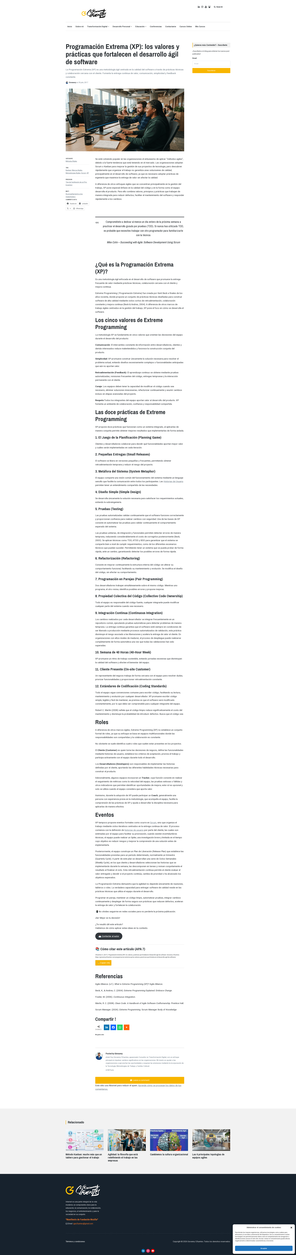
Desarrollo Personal (121, 26)
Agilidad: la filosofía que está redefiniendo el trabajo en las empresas (123, 1157)
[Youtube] (153, 1251)
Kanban (68, 170)
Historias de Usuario (173, 481)
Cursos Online (186, 26)
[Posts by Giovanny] (67, 82)
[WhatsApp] (120, 1027)
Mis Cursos (200, 26)
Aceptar (264, 1248)
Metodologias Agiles (73, 173)
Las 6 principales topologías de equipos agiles (208, 1156)
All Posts (110, 1070)
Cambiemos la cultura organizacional (169, 1154)
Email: (194, 58)
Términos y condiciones (75, 1241)
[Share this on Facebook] (113, 1027)
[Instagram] (148, 1251)
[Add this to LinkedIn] (106, 1027)
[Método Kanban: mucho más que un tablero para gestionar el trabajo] (85, 1151)
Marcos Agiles (77, 170)
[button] (291, 1227)
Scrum (153, 822)
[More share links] (126, 1027)
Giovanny (72, 82)
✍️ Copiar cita (103, 963)
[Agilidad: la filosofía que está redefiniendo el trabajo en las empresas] (127, 1151)
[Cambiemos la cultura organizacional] (169, 1151)
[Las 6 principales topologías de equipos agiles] (211, 1151)
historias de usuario (134, 830)
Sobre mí (80, 26)
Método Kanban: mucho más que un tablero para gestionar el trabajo (84, 1156)
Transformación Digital (97, 26)
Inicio (69, 26)
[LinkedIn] (143, 1251)
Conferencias (156, 26)
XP (88, 173)
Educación (140, 26)
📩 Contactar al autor (109, 936)
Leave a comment (141, 1080)
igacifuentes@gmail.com (83, 1223)
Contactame (170, 26)
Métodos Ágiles (71, 161)
